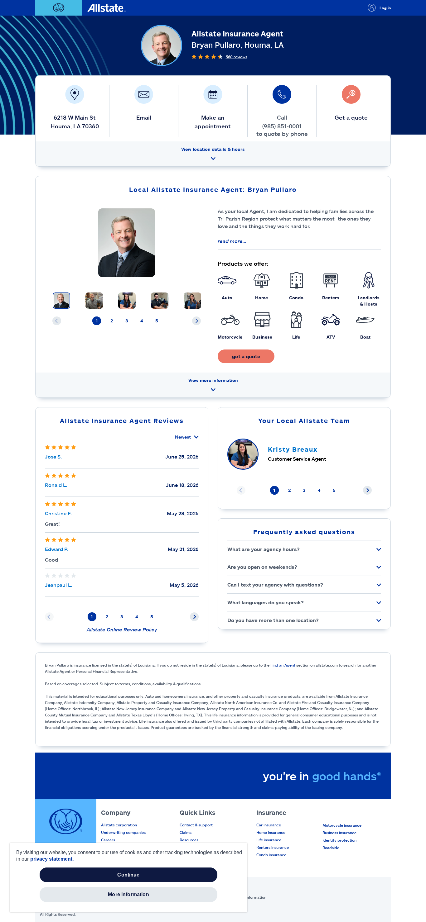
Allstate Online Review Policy (122, 629)
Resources (189, 840)
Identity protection (339, 840)
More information (128, 894)
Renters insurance (272, 847)
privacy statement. (52, 859)
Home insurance (270, 832)
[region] (128, 877)
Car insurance (268, 825)
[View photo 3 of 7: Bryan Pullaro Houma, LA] (127, 300)
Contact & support (196, 825)
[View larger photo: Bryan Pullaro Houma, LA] (126, 242)
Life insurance (268, 840)
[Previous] (56, 320)
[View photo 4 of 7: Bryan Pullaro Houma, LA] (159, 300)
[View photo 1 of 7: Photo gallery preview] (61, 300)
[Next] (196, 320)
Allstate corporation (119, 825)
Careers (108, 840)
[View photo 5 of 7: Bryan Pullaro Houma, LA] (192, 300)
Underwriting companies (123, 832)
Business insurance (339, 832)
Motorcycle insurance (341, 825)
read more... (232, 241)
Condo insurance (271, 855)
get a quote (246, 356)
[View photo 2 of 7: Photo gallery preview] (94, 300)
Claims (185, 832)
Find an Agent (282, 665)
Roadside (330, 847)
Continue (128, 874)
